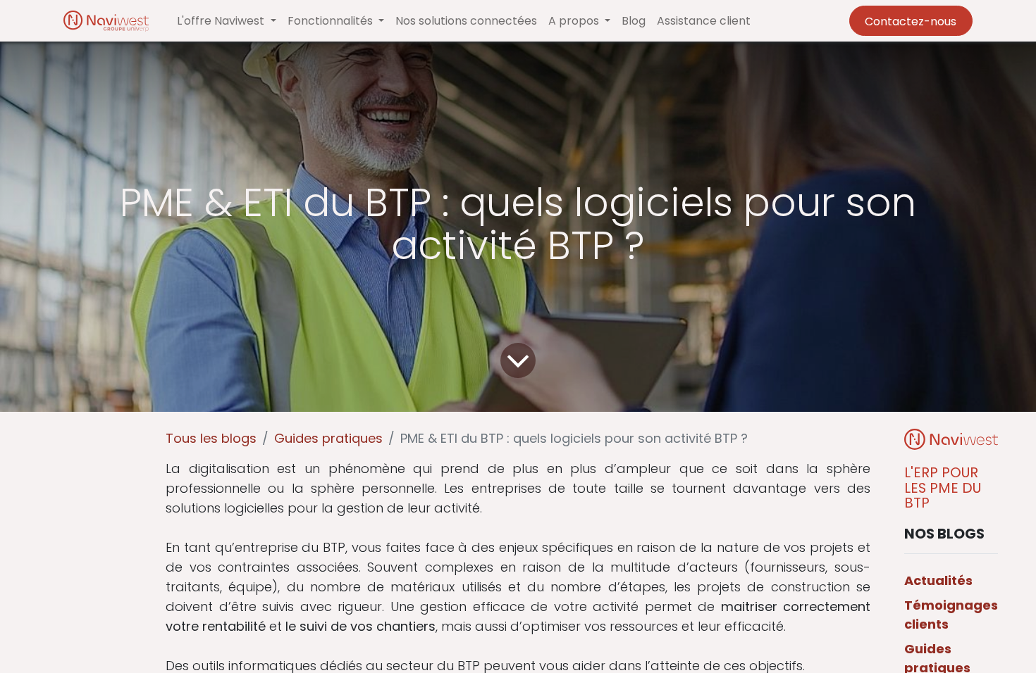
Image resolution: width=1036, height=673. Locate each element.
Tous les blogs (211, 438)
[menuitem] (466, 21)
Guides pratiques (328, 438)
